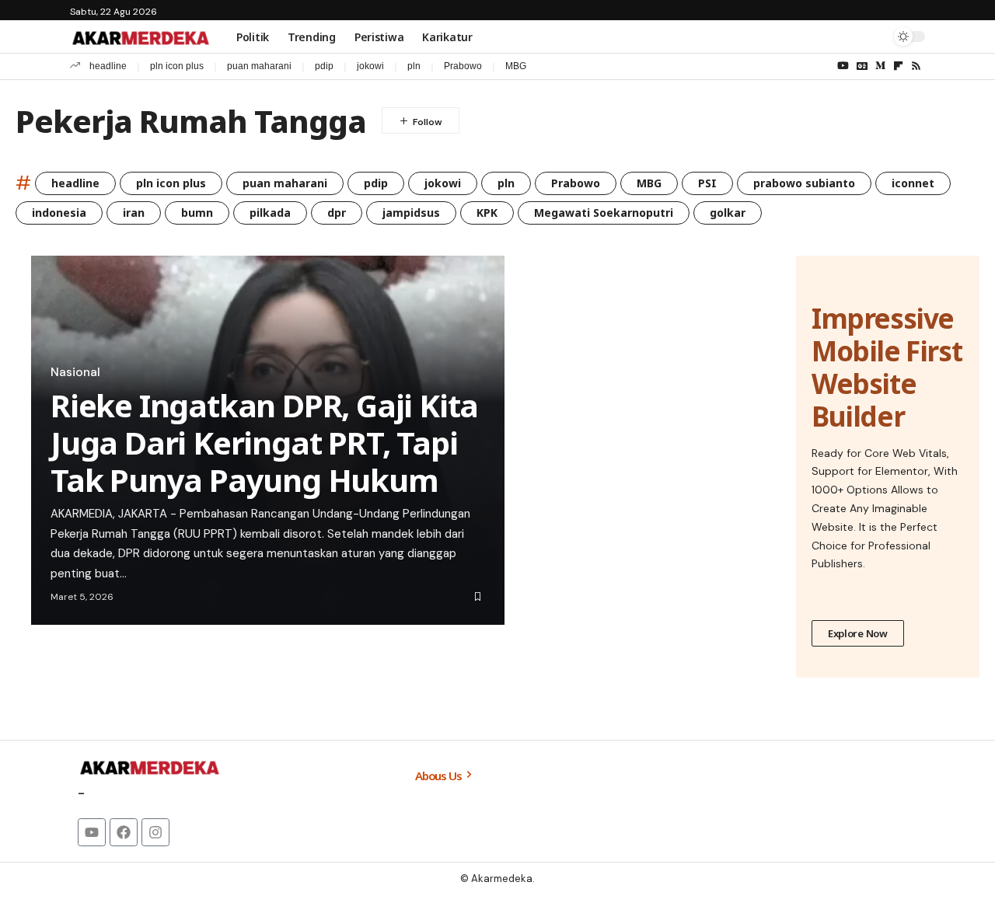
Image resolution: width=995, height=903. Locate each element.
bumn (197, 212)
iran (134, 212)
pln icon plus (177, 66)
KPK (487, 212)
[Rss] (916, 66)
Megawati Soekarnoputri (603, 212)
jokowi (370, 66)
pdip (324, 66)
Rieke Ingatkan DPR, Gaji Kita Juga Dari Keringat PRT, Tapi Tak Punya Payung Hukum (264, 442)
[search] (874, 36)
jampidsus (411, 212)
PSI (707, 183)
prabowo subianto (804, 183)
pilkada (270, 212)
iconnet (913, 183)
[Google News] (862, 66)
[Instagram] (155, 832)
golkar (727, 212)
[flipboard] (898, 66)
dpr (336, 212)
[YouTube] (843, 66)
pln (414, 66)
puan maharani (259, 66)
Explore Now (858, 633)
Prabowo (463, 66)
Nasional (75, 372)
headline (108, 66)
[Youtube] (92, 832)
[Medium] (880, 66)
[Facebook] (124, 832)
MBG (515, 66)
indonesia (59, 212)
